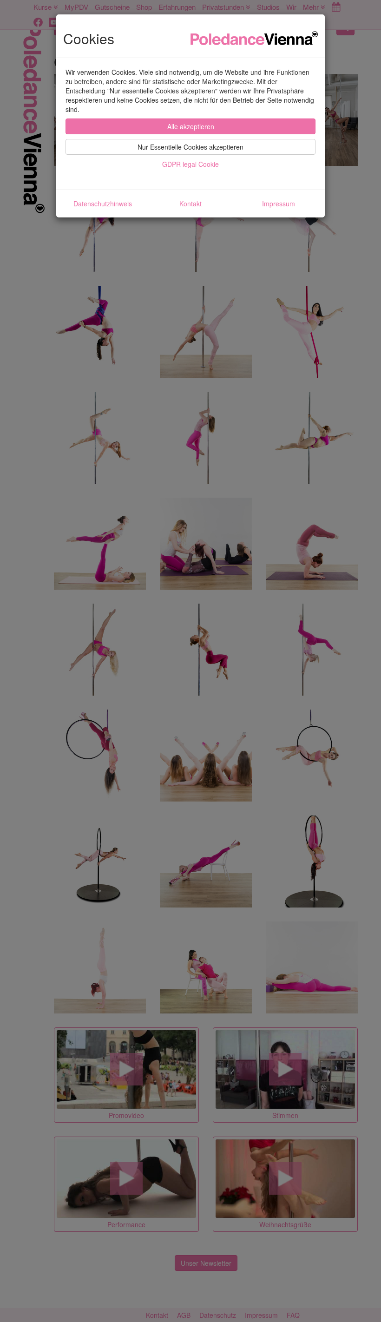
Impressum (278, 203)
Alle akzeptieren (190, 126)
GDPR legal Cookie (190, 164)
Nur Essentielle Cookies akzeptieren (190, 146)
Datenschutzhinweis (102, 203)
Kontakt (190, 203)
